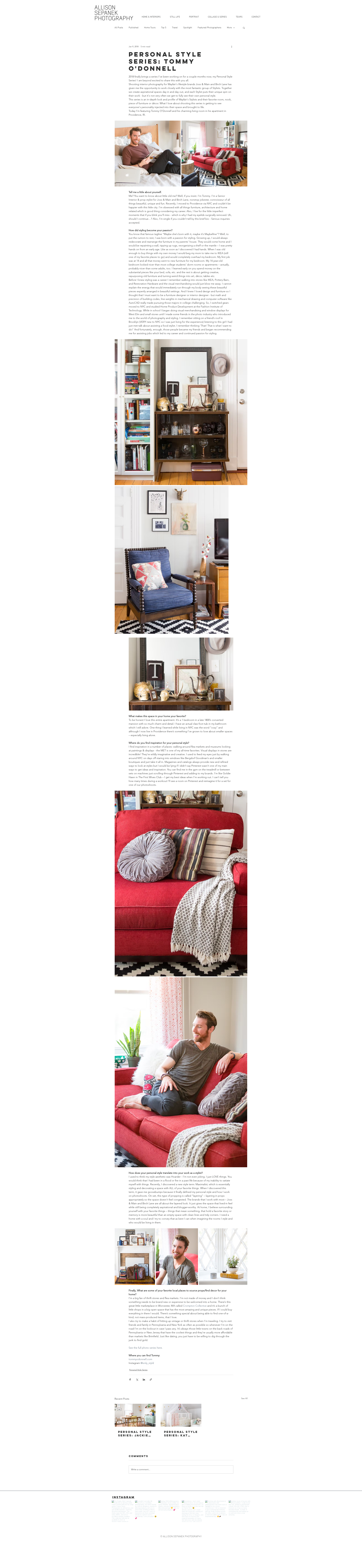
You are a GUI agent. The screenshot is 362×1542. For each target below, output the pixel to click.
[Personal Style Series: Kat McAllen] (181, 1415)
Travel (175, 27)
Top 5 (163, 27)
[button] (244, 28)
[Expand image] (148, 153)
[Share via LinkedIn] (144, 1379)
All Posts (119, 27)
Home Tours (150, 27)
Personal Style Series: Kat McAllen (181, 1433)
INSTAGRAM (123, 1497)
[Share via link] (150, 1379)
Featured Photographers (209, 27)
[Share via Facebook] (130, 1379)
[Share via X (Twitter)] (137, 1379)
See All (244, 1398)
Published (133, 27)
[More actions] (231, 46)
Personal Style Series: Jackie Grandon (135, 1433)
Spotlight (187, 27)
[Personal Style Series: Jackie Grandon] (135, 1415)
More (229, 27)
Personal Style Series (138, 1370)
